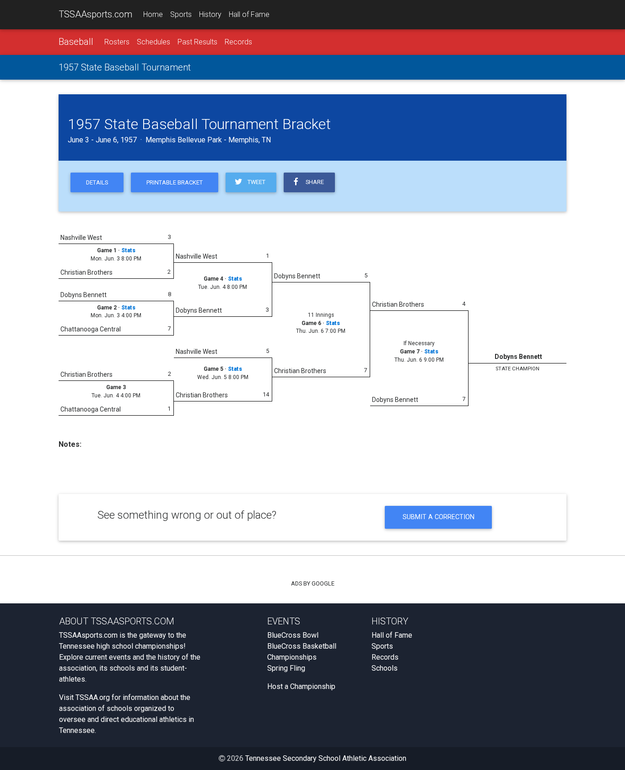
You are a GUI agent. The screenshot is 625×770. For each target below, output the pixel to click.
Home (153, 14)
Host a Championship (301, 686)
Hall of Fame (249, 14)
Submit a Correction (438, 517)
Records (238, 42)
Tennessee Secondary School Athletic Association (325, 758)
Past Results (197, 42)
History (210, 14)
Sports (181, 14)
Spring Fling (286, 668)
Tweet (255, 182)
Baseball (76, 41)
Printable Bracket (174, 182)
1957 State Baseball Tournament (125, 67)
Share (313, 182)
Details (97, 182)
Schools (385, 668)
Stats (128, 250)
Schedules (153, 42)
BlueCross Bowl (292, 635)
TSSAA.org (92, 697)
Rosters (116, 42)
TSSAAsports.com (95, 14)
